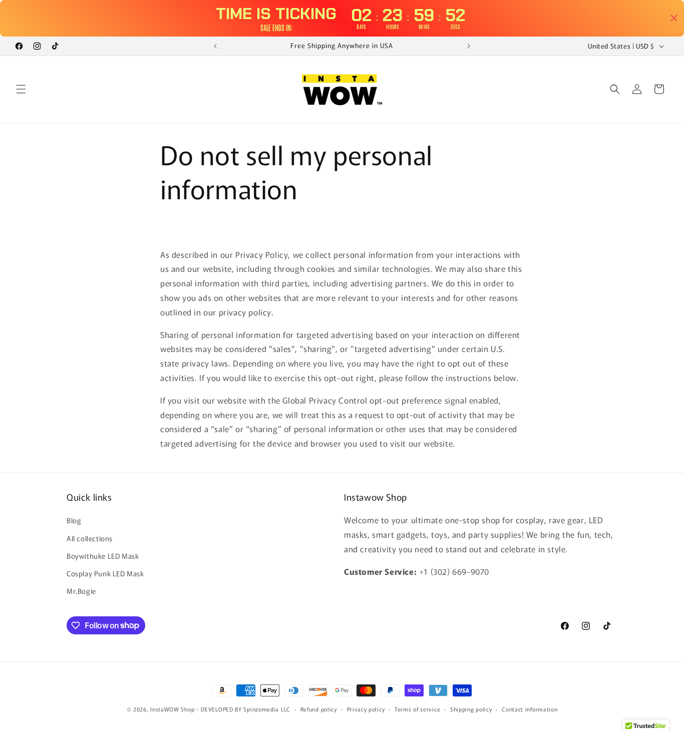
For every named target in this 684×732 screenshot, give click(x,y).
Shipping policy (471, 708)
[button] (21, 89)
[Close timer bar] (674, 18)
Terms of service (417, 708)
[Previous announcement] (215, 46)
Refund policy (318, 708)
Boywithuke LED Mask (103, 556)
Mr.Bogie (81, 591)
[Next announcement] (469, 46)
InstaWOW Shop (172, 709)
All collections (90, 538)
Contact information (529, 708)
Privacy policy (366, 708)
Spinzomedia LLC (266, 709)
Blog (74, 521)
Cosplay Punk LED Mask (105, 573)
